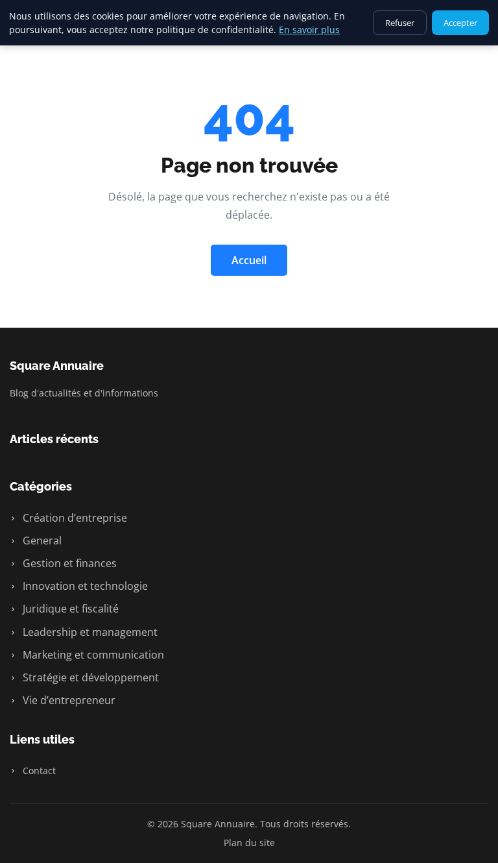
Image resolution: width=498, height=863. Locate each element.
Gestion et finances (68, 563)
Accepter (460, 23)
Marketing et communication (92, 655)
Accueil (249, 260)
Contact (38, 770)
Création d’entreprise (73, 518)
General (41, 540)
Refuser (399, 23)
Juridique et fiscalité (69, 609)
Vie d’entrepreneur (67, 700)
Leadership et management (89, 632)
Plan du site (249, 842)
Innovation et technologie (84, 586)
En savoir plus (309, 29)
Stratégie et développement (89, 677)
